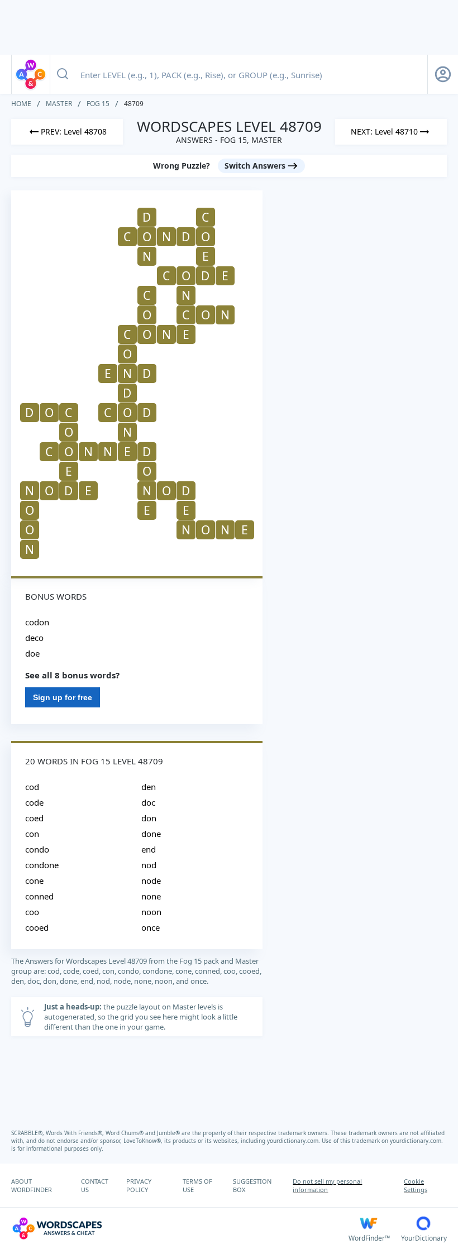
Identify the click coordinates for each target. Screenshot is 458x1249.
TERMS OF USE (197, 1185)
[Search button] (62, 74)
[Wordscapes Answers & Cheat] (30, 74)
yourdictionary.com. (294, 1141)
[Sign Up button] (443, 74)
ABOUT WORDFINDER (31, 1185)
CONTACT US (94, 1185)
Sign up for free (62, 697)
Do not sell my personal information (327, 1185)
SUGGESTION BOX (252, 1185)
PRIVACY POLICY (138, 1185)
